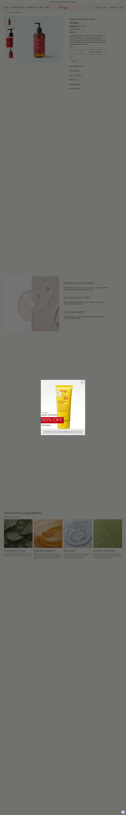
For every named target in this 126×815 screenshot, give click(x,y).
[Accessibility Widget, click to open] (123, 812)
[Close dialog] (82, 382)
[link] (63, 407)
